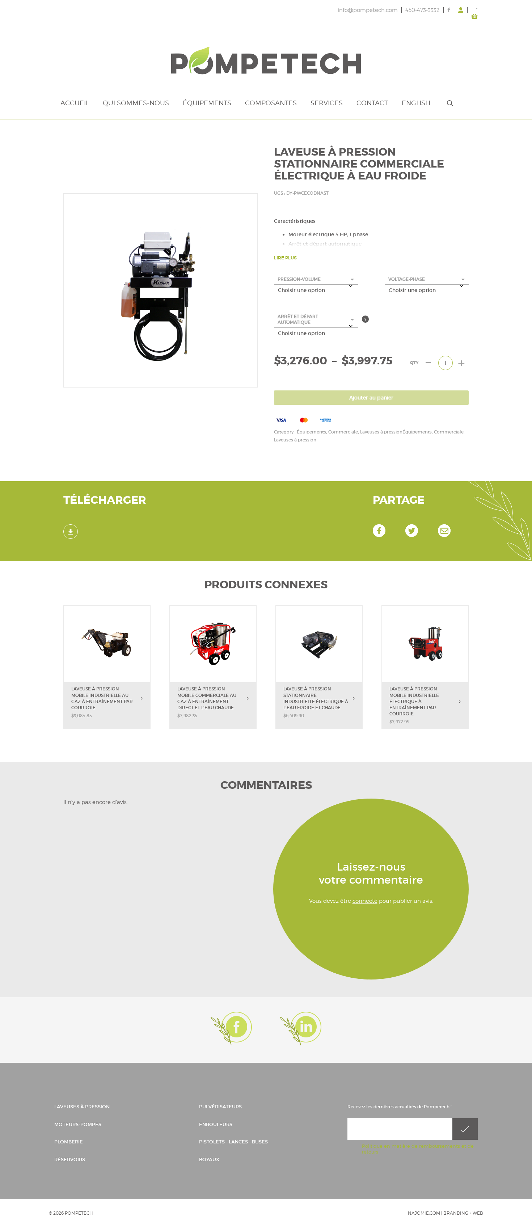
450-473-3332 (422, 10)
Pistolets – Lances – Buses (233, 1142)
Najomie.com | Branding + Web (445, 1213)
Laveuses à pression (82, 1107)
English (416, 103)
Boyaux (209, 1159)
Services (327, 103)
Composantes (271, 103)
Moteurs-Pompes (77, 1124)
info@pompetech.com (368, 10)
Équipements (207, 103)
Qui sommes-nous (136, 103)
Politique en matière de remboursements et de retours (418, 1149)
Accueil (74, 103)
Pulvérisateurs (220, 1107)
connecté (364, 901)
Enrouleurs (215, 1124)
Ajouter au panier (371, 397)
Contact (372, 103)
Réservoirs (69, 1159)
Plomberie (68, 1142)
